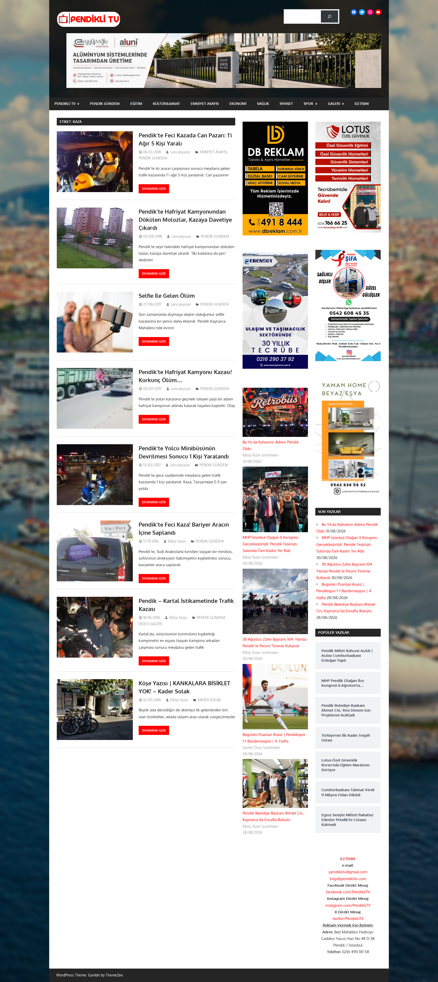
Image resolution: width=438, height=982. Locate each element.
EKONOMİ (237, 103)
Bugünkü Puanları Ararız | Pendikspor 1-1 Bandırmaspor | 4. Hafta (344, 591)
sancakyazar (180, 152)
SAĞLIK (263, 103)
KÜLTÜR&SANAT (166, 103)
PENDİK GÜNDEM (105, 103)
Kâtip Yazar (177, 541)
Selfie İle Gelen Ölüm (167, 295)
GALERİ (334, 103)
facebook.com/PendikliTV (348, 892)
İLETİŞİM (362, 103)
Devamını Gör (154, 189)
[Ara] (329, 16)
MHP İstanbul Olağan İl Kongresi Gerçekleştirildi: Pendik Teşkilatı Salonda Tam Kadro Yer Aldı (270, 544)
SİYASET (286, 103)
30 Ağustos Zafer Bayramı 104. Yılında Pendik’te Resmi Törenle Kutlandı (344, 571)
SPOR (308, 103)
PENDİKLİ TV (65, 103)
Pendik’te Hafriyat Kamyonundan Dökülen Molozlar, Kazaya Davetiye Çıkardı (185, 219)
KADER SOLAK (209, 700)
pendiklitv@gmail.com (348, 871)
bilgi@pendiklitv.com (348, 878)
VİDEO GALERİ (150, 624)
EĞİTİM (136, 103)
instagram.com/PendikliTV (348, 905)
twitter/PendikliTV (348, 918)
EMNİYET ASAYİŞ (205, 103)
